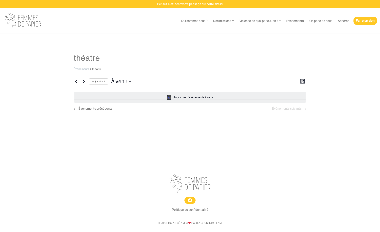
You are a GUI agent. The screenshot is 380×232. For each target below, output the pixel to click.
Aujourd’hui (98, 81)
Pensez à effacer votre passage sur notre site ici (190, 4)
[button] (233, 21)
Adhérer (343, 21)
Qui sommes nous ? (194, 21)
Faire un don (365, 20)
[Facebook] (190, 200)
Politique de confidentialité (190, 209)
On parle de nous (320, 21)
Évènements (295, 21)
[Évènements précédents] (76, 81)
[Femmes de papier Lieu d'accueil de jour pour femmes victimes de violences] (23, 21)
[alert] (190, 97)
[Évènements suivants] (83, 81)
